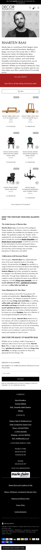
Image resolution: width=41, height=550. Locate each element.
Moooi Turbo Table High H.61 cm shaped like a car (30, 118)
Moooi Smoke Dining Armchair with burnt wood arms (10, 154)
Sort (22, 91)
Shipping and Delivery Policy (20, 499)
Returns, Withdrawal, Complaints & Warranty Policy (20, 492)
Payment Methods (20, 404)
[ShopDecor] (8, 7)
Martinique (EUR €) (9, 523)
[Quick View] (17, 111)
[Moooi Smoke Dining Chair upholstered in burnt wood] (30, 140)
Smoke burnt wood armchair (12, 242)
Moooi (24, 264)
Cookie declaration (20, 512)
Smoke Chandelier (28, 239)
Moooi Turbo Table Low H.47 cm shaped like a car (10, 118)
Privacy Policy (20, 505)
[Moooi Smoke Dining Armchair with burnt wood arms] (11, 140)
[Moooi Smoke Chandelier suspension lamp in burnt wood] (30, 176)
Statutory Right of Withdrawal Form (20, 421)
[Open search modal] (30, 8)
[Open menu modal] (38, 8)
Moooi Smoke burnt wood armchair (11, 188)
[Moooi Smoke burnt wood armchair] (11, 176)
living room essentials (23, 280)
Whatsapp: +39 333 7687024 (20, 435)
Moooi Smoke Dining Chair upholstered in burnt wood (30, 154)
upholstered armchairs (29, 283)
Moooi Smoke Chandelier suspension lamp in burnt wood (30, 189)
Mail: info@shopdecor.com (20, 438)
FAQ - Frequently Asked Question (20, 407)
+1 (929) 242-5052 (20, 432)
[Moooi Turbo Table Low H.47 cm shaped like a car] (11, 105)
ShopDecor (15, 526)
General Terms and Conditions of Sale (20, 485)
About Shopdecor (20, 400)
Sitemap (20, 411)
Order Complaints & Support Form (20, 424)
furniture (20, 312)
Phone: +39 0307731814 (20, 428)
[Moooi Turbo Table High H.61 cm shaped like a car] (30, 105)
